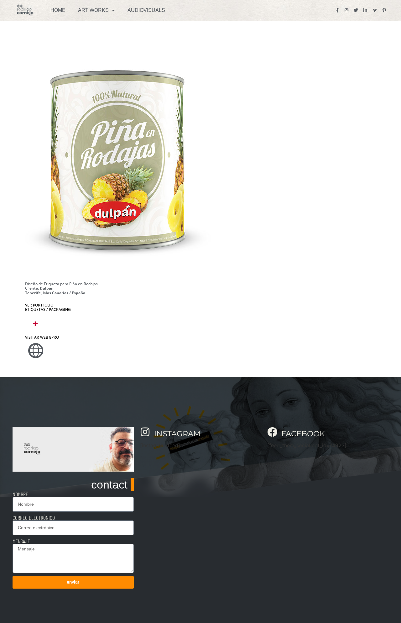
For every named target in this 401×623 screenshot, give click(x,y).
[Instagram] (346, 10)
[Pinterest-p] (384, 10)
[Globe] (35, 350)
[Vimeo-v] (374, 10)
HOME (57, 10)
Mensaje (21, 541)
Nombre (20, 494)
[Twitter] (356, 10)
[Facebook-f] (337, 10)
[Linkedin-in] (365, 10)
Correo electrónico (34, 517)
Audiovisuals (146, 10)
